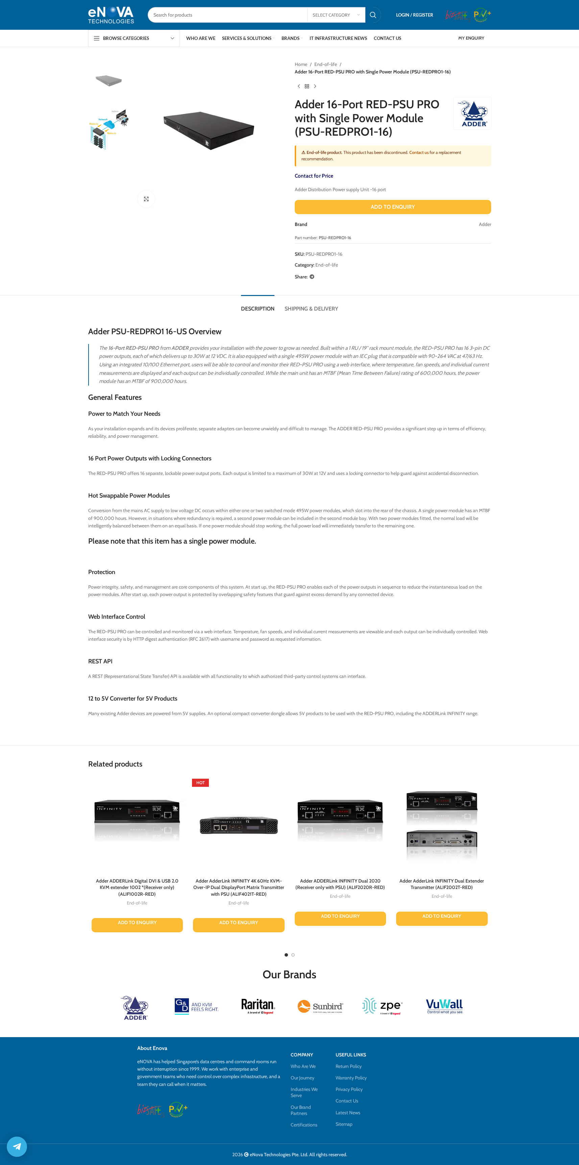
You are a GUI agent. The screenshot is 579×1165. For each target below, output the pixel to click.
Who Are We (303, 1066)
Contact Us (347, 1101)
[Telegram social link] (312, 276)
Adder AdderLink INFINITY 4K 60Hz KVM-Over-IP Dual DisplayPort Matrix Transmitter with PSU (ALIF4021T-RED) (238, 887)
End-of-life (325, 64)
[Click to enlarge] (146, 198)
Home (301, 64)
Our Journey (302, 1078)
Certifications (304, 1125)
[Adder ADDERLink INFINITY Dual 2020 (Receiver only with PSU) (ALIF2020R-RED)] (340, 825)
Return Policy (349, 1066)
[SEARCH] (373, 15)
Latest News (348, 1113)
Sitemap (344, 1124)
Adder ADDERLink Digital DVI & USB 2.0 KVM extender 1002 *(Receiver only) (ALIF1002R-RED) (137, 887)
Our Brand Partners (301, 1110)
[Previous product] (299, 87)
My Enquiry (471, 38)
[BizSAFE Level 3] (458, 14)
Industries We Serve (304, 1092)
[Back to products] (307, 87)
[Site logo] (111, 15)
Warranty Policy (351, 1078)
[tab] (257, 305)
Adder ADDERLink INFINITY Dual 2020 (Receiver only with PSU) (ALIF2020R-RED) (340, 884)
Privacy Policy (349, 1089)
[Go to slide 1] (286, 955)
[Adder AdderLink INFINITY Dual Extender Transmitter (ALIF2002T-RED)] (442, 825)
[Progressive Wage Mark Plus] (482, 14)
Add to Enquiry (393, 207)
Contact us (419, 152)
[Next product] (315, 87)
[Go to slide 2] (293, 955)
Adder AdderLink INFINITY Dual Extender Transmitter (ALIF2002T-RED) (442, 884)
